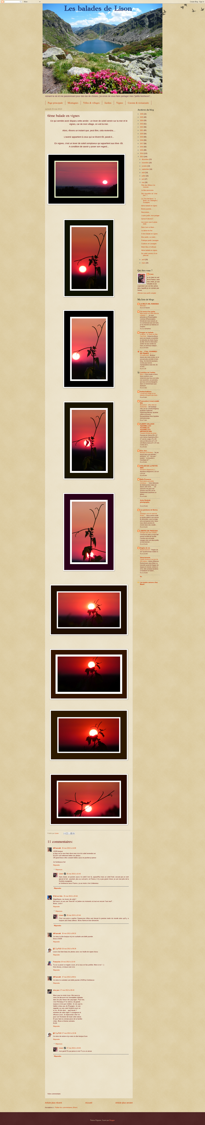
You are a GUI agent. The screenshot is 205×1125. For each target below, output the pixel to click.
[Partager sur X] (69, 833)
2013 (142, 157)
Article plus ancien (124, 1103)
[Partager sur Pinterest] (73, 833)
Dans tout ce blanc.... (148, 227)
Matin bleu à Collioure (148, 247)
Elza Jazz (143, 451)
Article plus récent (53, 1103)
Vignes (119, 102)
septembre (145, 169)
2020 (142, 134)
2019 (142, 137)
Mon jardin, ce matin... (149, 237)
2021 (142, 130)
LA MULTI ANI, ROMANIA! (149, 304)
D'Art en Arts (58, 896)
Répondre (56, 865)
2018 (142, 140)
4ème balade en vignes (149, 250)
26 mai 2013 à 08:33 (69, 933)
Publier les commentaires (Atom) (66, 1107)
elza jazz (56, 990)
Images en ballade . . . (148, 332)
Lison (61, 874)
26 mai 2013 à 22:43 (68, 962)
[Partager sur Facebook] (71, 833)
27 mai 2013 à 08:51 (69, 977)
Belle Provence (145, 479)
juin (143, 179)
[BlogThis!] (67, 833)
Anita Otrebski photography (145, 501)
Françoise (56, 962)
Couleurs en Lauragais (149, 244)
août (143, 172)
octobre (144, 166)
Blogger (111, 1120)
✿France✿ (57, 848)
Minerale (143, 306)
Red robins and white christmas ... (147, 482)
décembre (145, 159)
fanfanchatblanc (146, 392)
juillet (144, 176)
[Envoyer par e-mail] (64, 833)
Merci (142, 374)
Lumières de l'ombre (147, 372)
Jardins (108, 102)
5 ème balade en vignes (149, 234)
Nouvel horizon (145, 550)
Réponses (59, 869)
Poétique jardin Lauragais (150, 240)
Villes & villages (91, 102)
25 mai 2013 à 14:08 (69, 848)
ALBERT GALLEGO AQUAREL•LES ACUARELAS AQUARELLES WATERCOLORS (147, 427)
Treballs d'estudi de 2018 (148, 433)
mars (144, 263)
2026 (142, 114)
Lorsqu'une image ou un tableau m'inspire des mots (149, 394)
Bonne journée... (147, 209)
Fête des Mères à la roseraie (148, 186)
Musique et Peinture (146, 452)
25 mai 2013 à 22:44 (74, 915)
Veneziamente (145, 557)
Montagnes (73, 102)
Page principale (55, 102)
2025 (142, 117)
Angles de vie (145, 548)
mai (143, 182)
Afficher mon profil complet (146, 293)
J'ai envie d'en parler (147, 312)
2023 (142, 124)
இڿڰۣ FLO (57, 949)
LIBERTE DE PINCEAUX (149, 531)
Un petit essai (144, 355)
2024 (142, 120)
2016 (142, 147)
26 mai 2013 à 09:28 (69, 949)
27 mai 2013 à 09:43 (67, 990)
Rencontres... (146, 212)
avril (143, 259)
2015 (142, 150)
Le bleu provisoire (147, 190)
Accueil (88, 1103)
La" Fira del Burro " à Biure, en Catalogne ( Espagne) (149, 200)
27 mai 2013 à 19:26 (74, 1048)
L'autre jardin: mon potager (150, 215)
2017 (142, 143)
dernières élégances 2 (147, 469)
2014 (142, 153)
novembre (145, 163)
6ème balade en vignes (149, 206)
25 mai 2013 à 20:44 (71, 896)
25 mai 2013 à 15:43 (74, 874)
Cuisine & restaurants (138, 102)
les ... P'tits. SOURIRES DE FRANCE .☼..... (148, 352)
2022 (142, 127)
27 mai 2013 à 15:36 (69, 1033)
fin (141, 576)
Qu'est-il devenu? (147, 219)
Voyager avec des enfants (148, 532)
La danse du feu (146, 230)
